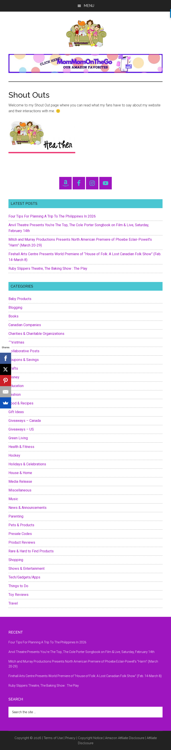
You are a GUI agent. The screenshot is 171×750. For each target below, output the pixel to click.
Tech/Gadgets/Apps (24, 577)
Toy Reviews (18, 595)
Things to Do (18, 586)
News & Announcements (27, 508)
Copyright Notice (90, 738)
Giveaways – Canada (24, 421)
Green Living (18, 438)
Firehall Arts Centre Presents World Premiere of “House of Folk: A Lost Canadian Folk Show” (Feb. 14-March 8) (85, 676)
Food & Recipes (20, 403)
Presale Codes (20, 534)
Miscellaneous (19, 490)
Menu (89, 6)
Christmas (16, 342)
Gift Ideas (16, 412)
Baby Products (19, 299)
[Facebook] (5, 358)
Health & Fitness (21, 447)
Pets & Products (21, 525)
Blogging (15, 307)
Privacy (70, 738)
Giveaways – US (21, 429)
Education (16, 386)
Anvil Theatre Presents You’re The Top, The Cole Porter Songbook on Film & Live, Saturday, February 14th (81, 652)
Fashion (14, 394)
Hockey (14, 455)
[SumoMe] (5, 402)
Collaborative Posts (23, 351)
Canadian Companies (24, 325)
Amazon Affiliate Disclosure (124, 738)
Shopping (15, 560)
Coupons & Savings (23, 360)
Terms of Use (53, 738)
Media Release (20, 481)
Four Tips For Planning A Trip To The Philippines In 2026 (52, 216)
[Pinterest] (5, 380)
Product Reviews (21, 542)
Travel (13, 603)
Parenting (15, 516)
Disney (13, 377)
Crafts (13, 368)
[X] (5, 369)
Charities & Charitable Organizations (36, 333)
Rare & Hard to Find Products (31, 551)
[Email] (5, 391)
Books (13, 316)
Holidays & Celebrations (27, 464)
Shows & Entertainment (26, 568)
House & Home (20, 473)
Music (13, 499)
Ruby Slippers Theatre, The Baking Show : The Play (47, 268)
